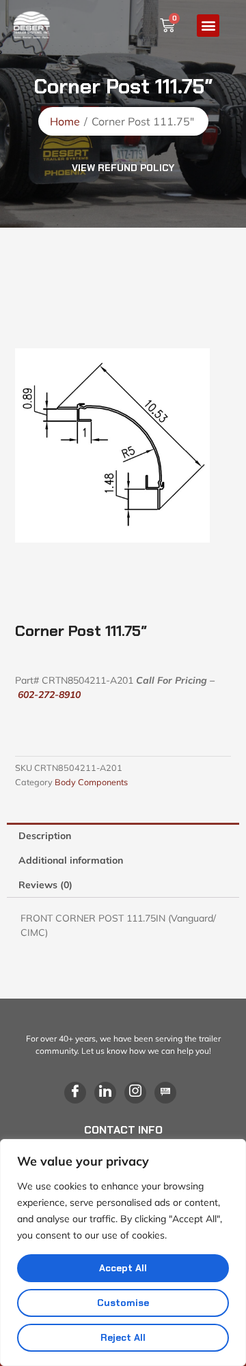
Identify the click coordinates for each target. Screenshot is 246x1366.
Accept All (123, 1268)
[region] (123, 1252)
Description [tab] (44, 836)
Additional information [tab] (70, 860)
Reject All (123, 1337)
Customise (123, 1302)
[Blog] (165, 1093)
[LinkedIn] (105, 1093)
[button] (208, 25)
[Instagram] (135, 1093)
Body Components (91, 781)
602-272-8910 (49, 694)
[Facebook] (75, 1093)
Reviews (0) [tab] (45, 885)
